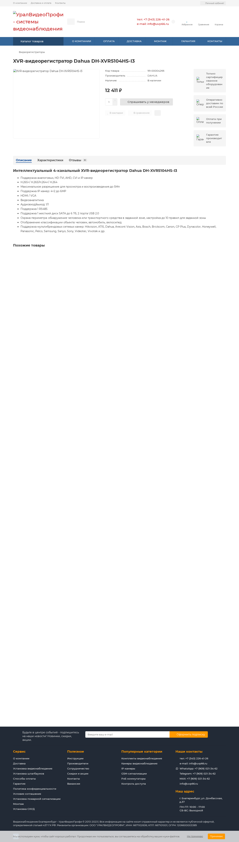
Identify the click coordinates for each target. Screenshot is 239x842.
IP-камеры (128, 768)
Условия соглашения (27, 793)
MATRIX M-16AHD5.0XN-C (30, 391)
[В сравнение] (223, 262)
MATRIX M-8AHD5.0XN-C (30, 297)
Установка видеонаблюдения (32, 768)
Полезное (75, 751)
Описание (24, 160)
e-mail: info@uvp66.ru (153, 24)
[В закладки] (223, 255)
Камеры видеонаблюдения (139, 763)
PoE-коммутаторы (133, 778)
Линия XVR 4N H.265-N (29, 578)
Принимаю (216, 836)
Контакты (60, 3)
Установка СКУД (24, 808)
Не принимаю (195, 836)
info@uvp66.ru (189, 783)
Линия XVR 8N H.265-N (29, 672)
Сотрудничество (78, 768)
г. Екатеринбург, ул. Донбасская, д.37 (200, 800)
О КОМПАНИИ (81, 41)
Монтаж (18, 803)
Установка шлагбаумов (28, 773)
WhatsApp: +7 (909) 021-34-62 (199, 768)
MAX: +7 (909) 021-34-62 (195, 778)
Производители (77, 763)
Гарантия (19, 783)
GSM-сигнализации (134, 773)
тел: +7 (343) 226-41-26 (153, 19)
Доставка (19, 763)
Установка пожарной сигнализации (36, 798)
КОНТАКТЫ (214, 41)
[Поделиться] (157, 113)
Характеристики (50, 160)
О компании (20, 3)
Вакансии (73, 783)
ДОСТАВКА (134, 41)
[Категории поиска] (71, 22)
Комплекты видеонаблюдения (141, 758)
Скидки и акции (77, 773)
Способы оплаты (24, 778)
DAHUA (152, 75)
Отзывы (77, 160)
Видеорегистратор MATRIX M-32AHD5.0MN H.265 (47, 485)
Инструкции (75, 758)
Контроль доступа (133, 783)
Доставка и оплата (41, 3)
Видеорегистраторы (32, 51)
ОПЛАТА (109, 41)
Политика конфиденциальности (34, 788)
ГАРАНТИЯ (188, 41)
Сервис (19, 751)
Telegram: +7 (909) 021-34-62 (198, 773)
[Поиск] (118, 22)
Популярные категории (141, 751)
